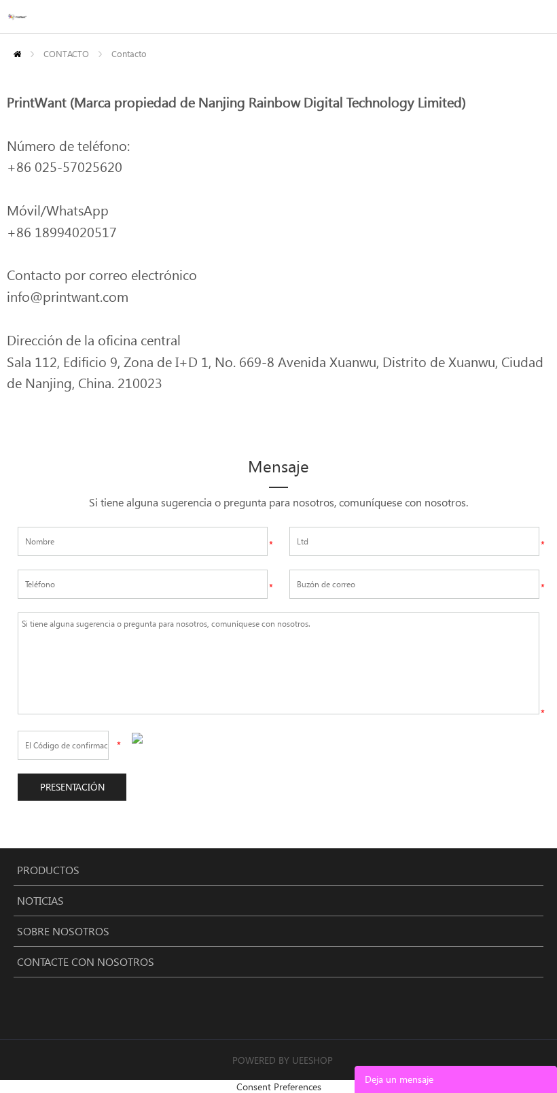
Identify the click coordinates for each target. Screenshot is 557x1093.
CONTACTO (66, 53)
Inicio (17, 54)
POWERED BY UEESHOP (282, 1060)
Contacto (129, 53)
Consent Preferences (278, 1086)
